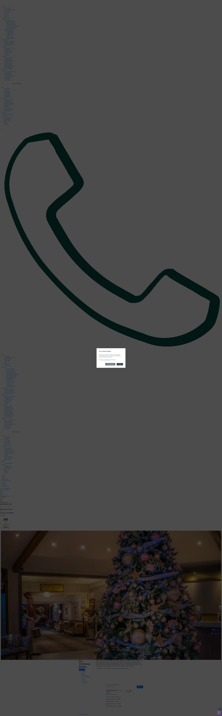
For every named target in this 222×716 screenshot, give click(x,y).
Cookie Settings (110, 364)
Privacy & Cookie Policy (105, 359)
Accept (119, 364)
